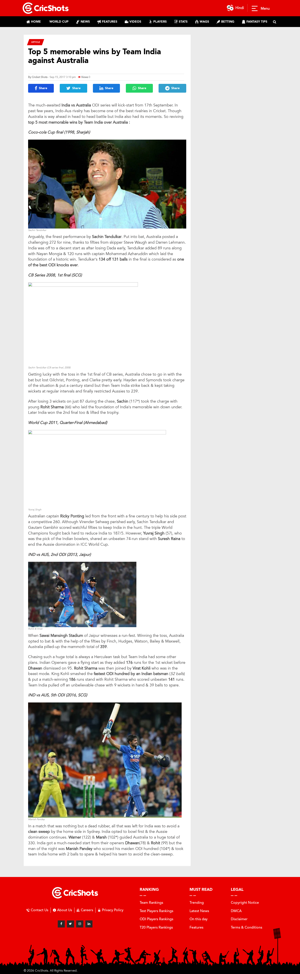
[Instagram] (79, 923)
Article (35, 42)
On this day (199, 919)
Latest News (199, 911)
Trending (197, 902)
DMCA (236, 911)
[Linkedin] (88, 923)
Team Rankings (151, 902)
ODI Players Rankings (156, 919)
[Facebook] (61, 923)
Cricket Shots (39, 77)
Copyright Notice (245, 902)
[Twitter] (70, 923)
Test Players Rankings (156, 911)
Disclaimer (239, 919)
